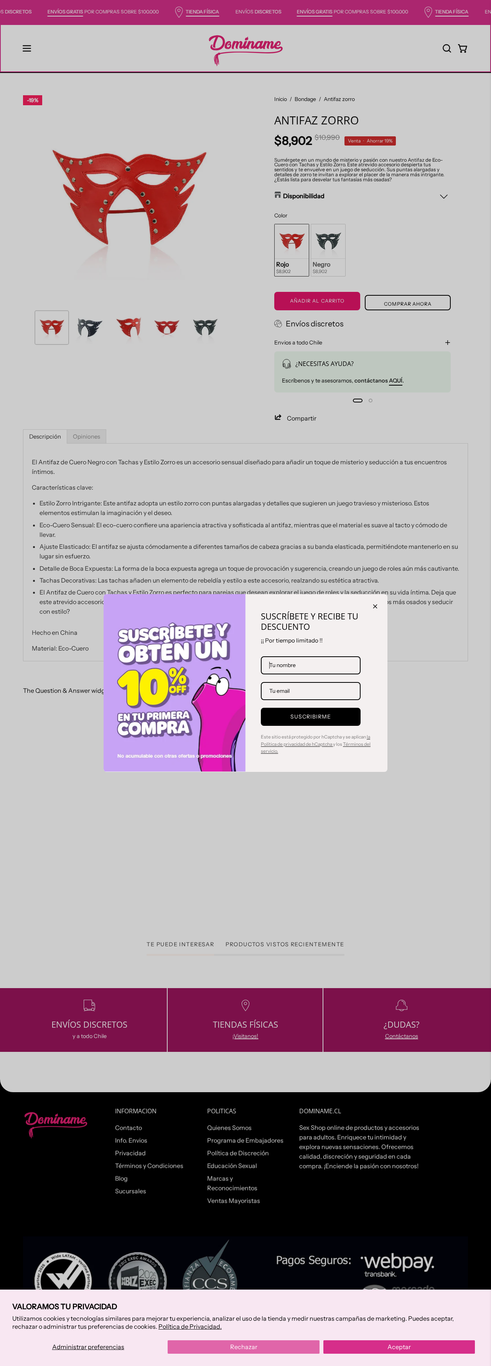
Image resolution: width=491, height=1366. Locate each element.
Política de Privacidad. (190, 1326)
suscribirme (310, 716)
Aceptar (399, 1347)
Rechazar (243, 1347)
